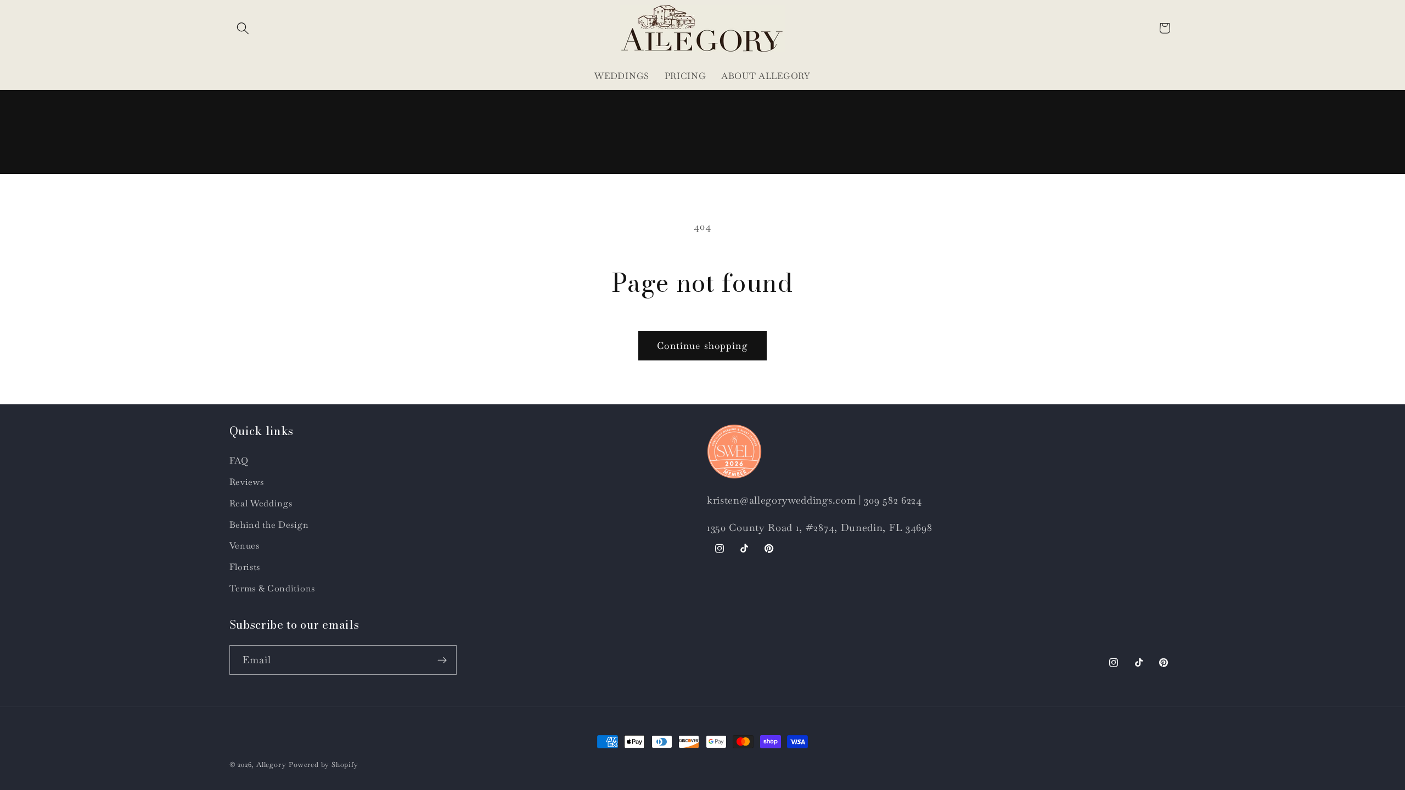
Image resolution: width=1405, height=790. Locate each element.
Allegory (271, 764)
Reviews (246, 482)
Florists (245, 567)
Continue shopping (702, 346)
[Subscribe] (442, 660)
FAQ (239, 460)
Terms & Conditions (272, 588)
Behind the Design (269, 525)
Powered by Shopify (323, 764)
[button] (243, 28)
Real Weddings (261, 503)
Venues (244, 545)
